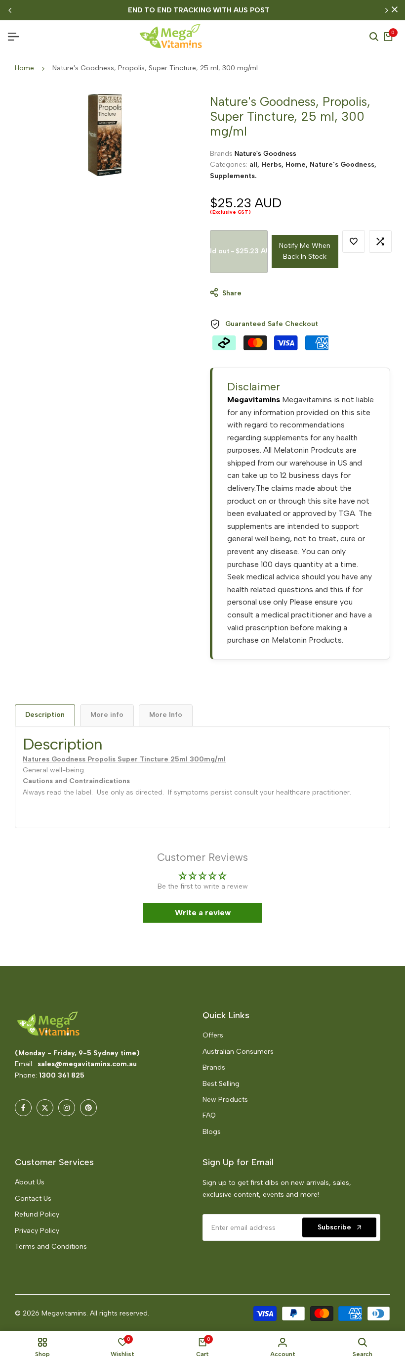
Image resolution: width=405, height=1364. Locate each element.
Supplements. (233, 176)
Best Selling (221, 1084)
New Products (225, 1099)
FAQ (209, 1115)
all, (255, 164)
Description (45, 714)
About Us (29, 1182)
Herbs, (273, 164)
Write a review (203, 912)
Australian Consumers (238, 1051)
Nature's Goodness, (343, 164)
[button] (353, 241)
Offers (212, 1035)
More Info (165, 714)
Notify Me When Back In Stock (304, 251)
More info (106, 714)
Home (24, 68)
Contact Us (33, 1198)
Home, (297, 164)
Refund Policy (37, 1214)
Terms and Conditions (51, 1246)
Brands (213, 1067)
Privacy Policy (37, 1230)
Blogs (211, 1132)
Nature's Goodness (265, 153)
